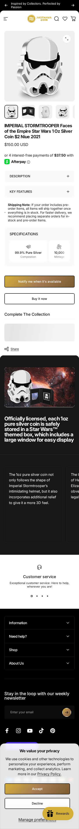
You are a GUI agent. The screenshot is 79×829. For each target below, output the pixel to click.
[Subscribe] (66, 712)
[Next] (73, 5)
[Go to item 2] (28, 112)
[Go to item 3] (45, 112)
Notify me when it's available (39, 281)
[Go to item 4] (62, 112)
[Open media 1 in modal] (66, 38)
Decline (37, 803)
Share (15, 349)
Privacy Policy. (49, 774)
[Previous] (6, 5)
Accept (37, 789)
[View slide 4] (47, 596)
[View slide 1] (31, 596)
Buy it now (39, 299)
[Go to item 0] (11, 112)
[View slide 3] (42, 596)
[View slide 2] (37, 596)
